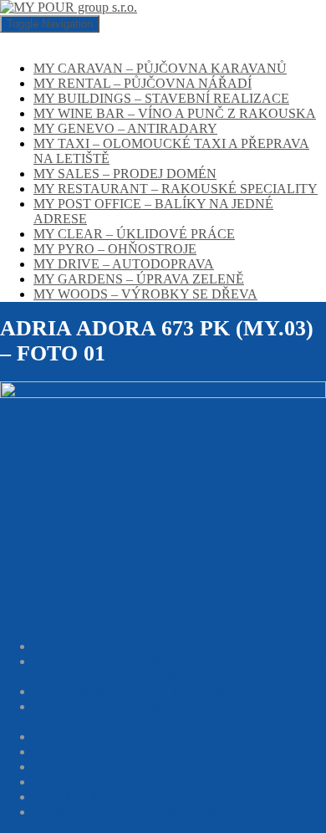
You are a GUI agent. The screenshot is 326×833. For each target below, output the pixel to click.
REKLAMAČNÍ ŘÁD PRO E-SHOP (135, 691)
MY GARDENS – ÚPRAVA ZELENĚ (138, 279)
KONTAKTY (71, 797)
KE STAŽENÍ (72, 751)
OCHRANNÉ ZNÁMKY (103, 766)
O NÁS (53, 646)
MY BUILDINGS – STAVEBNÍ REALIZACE (161, 98)
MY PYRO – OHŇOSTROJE (114, 249)
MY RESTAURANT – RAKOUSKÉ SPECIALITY (175, 188)
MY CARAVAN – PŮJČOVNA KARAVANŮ (160, 68)
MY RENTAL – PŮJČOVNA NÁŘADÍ (142, 83)
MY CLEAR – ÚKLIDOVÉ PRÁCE (134, 234)
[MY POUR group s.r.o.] (68, 7)
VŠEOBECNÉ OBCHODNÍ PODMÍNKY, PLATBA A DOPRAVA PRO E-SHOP (178, 668)
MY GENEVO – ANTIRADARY (125, 128)
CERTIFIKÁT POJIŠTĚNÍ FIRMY (130, 812)
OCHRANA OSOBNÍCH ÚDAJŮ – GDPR (153, 736)
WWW (52, 781)
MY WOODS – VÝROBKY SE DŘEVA (145, 294)
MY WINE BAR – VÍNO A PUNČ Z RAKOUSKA (174, 113)
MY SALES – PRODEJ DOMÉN (124, 173)
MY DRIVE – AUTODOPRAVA (123, 264)
